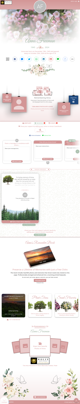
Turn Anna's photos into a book (42, 106)
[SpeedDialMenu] (76, 400)
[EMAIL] (50, 59)
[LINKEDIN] (43, 59)
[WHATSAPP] (36, 59)
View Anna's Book (40, 280)
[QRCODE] (7, 59)
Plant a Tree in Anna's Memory (21, 222)
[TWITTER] (29, 59)
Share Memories (41, 397)
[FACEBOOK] (14, 59)
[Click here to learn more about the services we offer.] (40, 361)
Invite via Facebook (36, 135)
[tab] (27, 123)
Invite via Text (47, 135)
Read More (25, 190)
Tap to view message (14, 319)
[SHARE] (65, 59)
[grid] (40, 101)
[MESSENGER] (22, 59)
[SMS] (58, 59)
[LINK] (72, 59)
